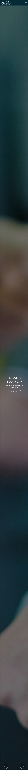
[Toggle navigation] (26, 2)
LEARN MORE (14, 391)
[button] (5, 766)
